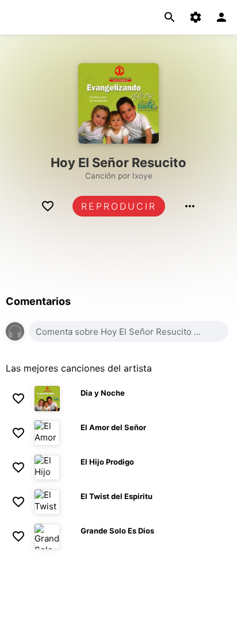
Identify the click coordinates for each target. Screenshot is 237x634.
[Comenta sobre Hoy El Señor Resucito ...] (128, 331)
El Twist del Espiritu (116, 496)
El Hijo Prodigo (107, 461)
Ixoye (142, 175)
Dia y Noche (103, 392)
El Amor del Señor (113, 427)
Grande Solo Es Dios (117, 530)
